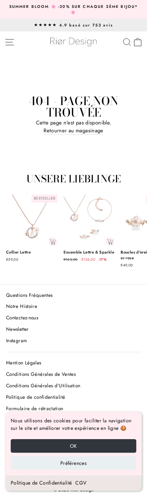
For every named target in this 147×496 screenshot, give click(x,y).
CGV (80, 482)
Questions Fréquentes (29, 295)
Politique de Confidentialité (41, 482)
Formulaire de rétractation (35, 408)
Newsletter (17, 329)
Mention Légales (23, 362)
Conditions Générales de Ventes (41, 374)
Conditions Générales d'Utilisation (43, 385)
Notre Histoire (21, 306)
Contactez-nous (22, 317)
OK (73, 446)
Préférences (73, 463)
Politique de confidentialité (35, 397)
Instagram (16, 340)
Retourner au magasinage (73, 130)
